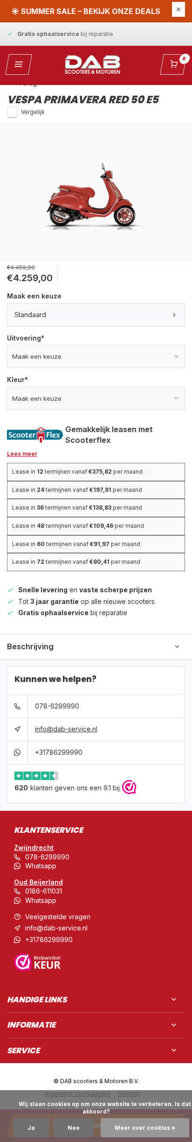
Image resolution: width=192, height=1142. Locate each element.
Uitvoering (25, 338)
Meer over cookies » (145, 1127)
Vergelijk (33, 111)
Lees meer (22, 453)
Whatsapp (40, 866)
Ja (31, 1127)
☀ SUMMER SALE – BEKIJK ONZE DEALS (85, 11)
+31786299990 (58, 752)
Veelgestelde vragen (57, 917)
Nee (74, 1127)
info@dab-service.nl (66, 729)
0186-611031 (43, 891)
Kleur (17, 379)
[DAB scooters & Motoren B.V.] (92, 64)
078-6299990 (57, 706)
